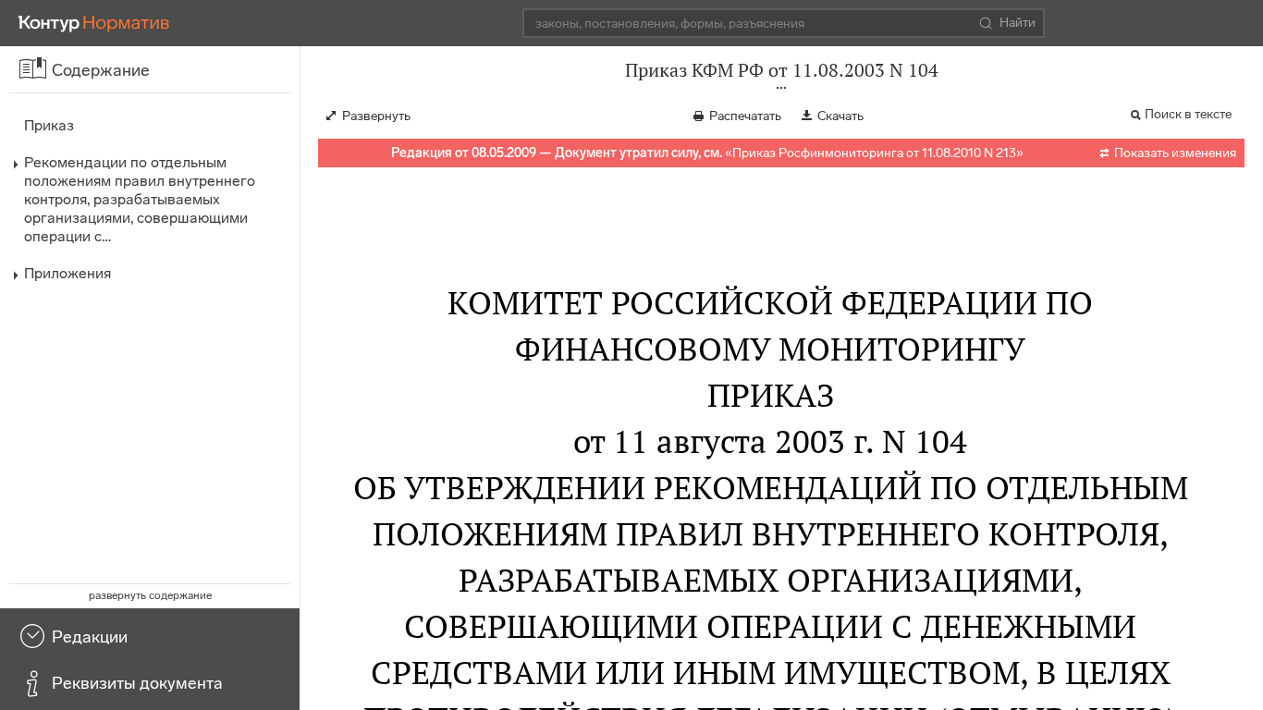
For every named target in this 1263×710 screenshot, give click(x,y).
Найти (1017, 23)
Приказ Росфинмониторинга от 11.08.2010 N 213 (874, 153)
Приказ (49, 125)
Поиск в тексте (1188, 114)
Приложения (67, 273)
